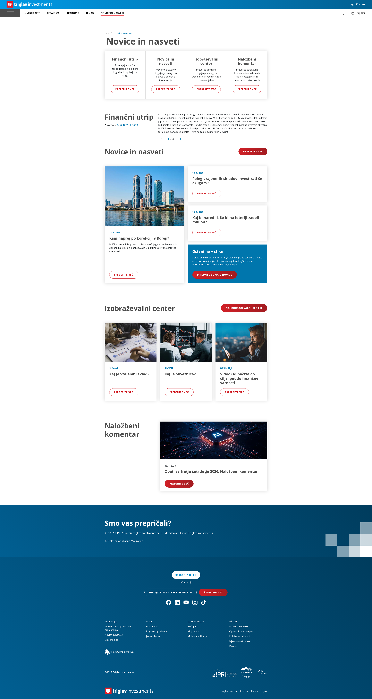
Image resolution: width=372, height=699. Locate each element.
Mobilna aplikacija (197, 636)
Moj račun (193, 631)
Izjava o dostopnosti (240, 641)
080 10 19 (188, 575)
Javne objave (153, 636)
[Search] (342, 13)
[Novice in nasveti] (112, 13)
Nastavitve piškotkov (122, 651)
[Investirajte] (31, 13)
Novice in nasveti (114, 634)
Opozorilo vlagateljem (241, 631)
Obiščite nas (111, 639)
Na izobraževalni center (244, 308)
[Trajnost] (73, 13)
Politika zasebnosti (239, 636)
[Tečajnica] (53, 13)
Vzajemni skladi (196, 621)
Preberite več (125, 89)
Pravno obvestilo (238, 626)
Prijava (360, 13)
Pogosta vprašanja (156, 631)
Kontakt (360, 4)
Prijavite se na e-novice (214, 274)
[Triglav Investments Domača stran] (29, 4)
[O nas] (90, 13)
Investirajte (111, 621)
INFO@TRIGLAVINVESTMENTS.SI (170, 592)
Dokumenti (152, 626)
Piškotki (233, 621)
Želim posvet (213, 592)
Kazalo (233, 646)
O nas (149, 621)
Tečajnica (193, 626)
